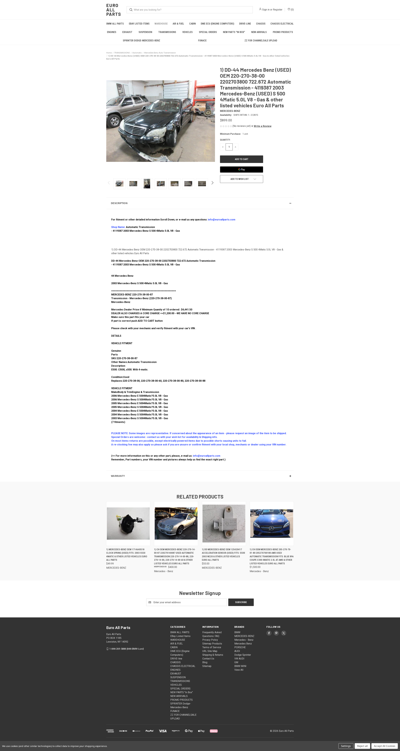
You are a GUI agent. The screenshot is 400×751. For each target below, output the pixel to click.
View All (238, 669)
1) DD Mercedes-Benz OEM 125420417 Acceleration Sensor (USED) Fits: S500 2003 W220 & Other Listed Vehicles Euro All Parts (223, 554)
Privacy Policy (210, 639)
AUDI (237, 651)
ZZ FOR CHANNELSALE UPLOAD (261, 40)
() (292, 9)
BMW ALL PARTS (115, 23)
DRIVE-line (245, 23)
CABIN (192, 23)
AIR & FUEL (178, 23)
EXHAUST (127, 32)
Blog (204, 662)
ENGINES (111, 32)
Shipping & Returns (212, 654)
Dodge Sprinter (242, 654)
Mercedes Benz (243, 643)
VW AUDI (239, 658)
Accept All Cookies (384, 746)
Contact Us (208, 658)
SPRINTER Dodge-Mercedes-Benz (141, 40)
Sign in (266, 9)
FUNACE (202, 40)
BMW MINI (240, 666)
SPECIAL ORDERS (208, 32)
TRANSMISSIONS (167, 32)
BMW (237, 632)
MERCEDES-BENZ (244, 636)
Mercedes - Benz (243, 639)
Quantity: (225, 140)
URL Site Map (209, 651)
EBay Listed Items (139, 23)
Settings (346, 746)
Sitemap (206, 666)
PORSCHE (240, 647)
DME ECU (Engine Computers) (217, 23)
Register (277, 9)
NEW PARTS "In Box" (234, 32)
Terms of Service (211, 647)
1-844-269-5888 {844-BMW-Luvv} (126, 648)
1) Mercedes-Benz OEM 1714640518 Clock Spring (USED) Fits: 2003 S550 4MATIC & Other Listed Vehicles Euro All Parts (126, 554)
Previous (109, 184)
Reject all (362, 746)
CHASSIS (260, 23)
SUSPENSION (145, 32)
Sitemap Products (212, 643)
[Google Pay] (241, 169)
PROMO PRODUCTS (283, 32)
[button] (261, 126)
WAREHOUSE (161, 23)
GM (236, 662)
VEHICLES (187, 32)
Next (212, 184)
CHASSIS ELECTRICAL (282, 23)
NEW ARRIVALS (259, 32)
